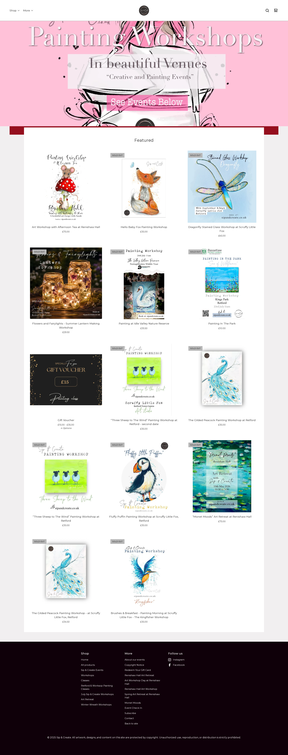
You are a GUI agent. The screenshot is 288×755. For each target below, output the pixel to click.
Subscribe (130, 713)
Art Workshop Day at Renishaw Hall (142, 682)
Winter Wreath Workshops (96, 704)
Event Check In (133, 707)
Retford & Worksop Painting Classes (97, 687)
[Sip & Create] (144, 10)
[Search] (267, 10)
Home (84, 659)
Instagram (178, 659)
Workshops (87, 675)
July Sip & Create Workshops (97, 694)
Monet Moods (133, 702)
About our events (135, 659)
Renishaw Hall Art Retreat (139, 675)
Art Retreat (87, 699)
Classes (85, 680)
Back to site (131, 723)
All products (88, 664)
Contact (129, 718)
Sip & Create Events (92, 670)
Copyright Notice (134, 664)
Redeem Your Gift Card (138, 670)
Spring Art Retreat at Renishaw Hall (142, 696)
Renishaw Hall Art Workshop (141, 689)
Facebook (179, 664)
